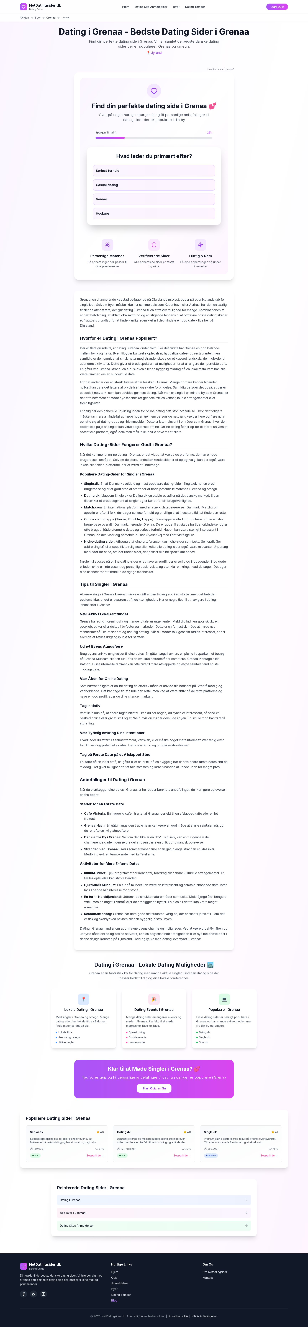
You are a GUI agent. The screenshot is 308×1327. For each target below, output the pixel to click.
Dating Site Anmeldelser (151, 7)
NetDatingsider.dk (45, 5)
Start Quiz (277, 7)
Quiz (114, 1277)
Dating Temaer (195, 7)
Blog (114, 1300)
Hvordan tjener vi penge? (220, 69)
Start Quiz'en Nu (154, 1088)
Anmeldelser (119, 1283)
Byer (176, 7)
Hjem (125, 7)
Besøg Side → (95, 1155)
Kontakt (207, 1277)
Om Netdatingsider (214, 1272)
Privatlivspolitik (178, 1316)
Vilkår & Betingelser (205, 1316)
